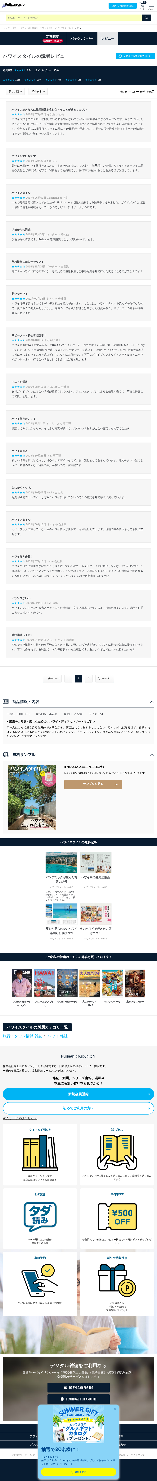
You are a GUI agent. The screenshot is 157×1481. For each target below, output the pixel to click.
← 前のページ (52, 678)
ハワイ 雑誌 (46, 28)
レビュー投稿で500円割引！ (138, 55)
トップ (6, 28)
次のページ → (104, 678)
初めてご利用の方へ (78, 1108)
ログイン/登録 (122, 6)
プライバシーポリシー (36, 1455)
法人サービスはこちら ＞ (20, 1118)
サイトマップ (138, 1455)
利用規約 (17, 1455)
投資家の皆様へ (120, 1455)
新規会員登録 (78, 1094)
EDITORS (23, 714)
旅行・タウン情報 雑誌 (25, 28)
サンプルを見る (93, 783)
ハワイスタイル (63, 28)
